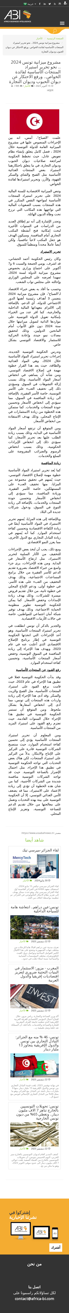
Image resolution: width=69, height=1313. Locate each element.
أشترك (55, 1247)
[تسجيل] (65, 3)
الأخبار (39, 38)
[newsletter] (60, 4)
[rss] (55, 4)
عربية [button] (30, 4)
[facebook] (39, 4)
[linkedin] (44, 4)
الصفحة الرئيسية (55, 38)
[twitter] (49, 4)
